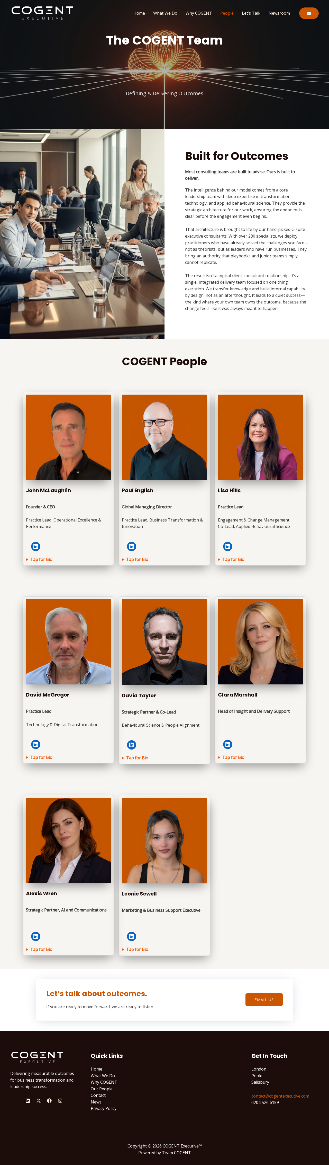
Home (139, 13)
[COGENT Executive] (42, 12)
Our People (102, 1089)
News (96, 1102)
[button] (309, 13)
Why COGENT (199, 13)
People (227, 13)
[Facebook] (49, 1100)
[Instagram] (60, 1100)
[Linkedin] (27, 1100)
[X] (38, 1100)
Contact (98, 1095)
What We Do (165, 13)
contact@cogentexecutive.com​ (280, 1096)
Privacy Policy (103, 1108)
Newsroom (279, 13)
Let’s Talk (251, 13)
